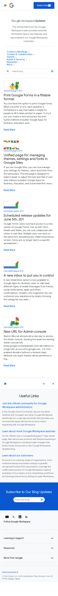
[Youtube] (7, 517)
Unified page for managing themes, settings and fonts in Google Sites (25, 159)
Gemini (11, 57)
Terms (17, 579)
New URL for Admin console (25, 331)
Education (13, 62)
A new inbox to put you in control (29, 275)
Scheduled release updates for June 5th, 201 (27, 217)
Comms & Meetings (18, 52)
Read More (9, 129)
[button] (29, 538)
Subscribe (44, 5)
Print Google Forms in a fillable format (27, 97)
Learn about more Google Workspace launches (28, 431)
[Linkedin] (20, 517)
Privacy (11, 579)
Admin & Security (17, 59)
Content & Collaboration (20, 54)
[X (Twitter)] (13, 517)
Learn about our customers (17, 455)
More (10, 64)
